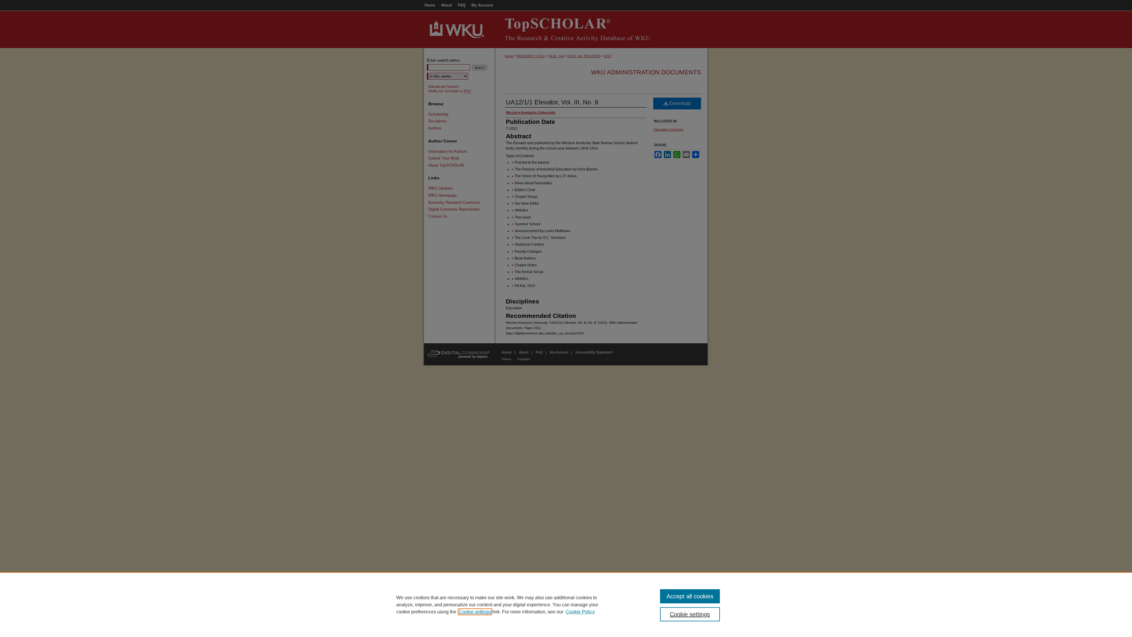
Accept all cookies (690, 596)
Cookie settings (475, 611)
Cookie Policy (580, 611)
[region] (566, 604)
